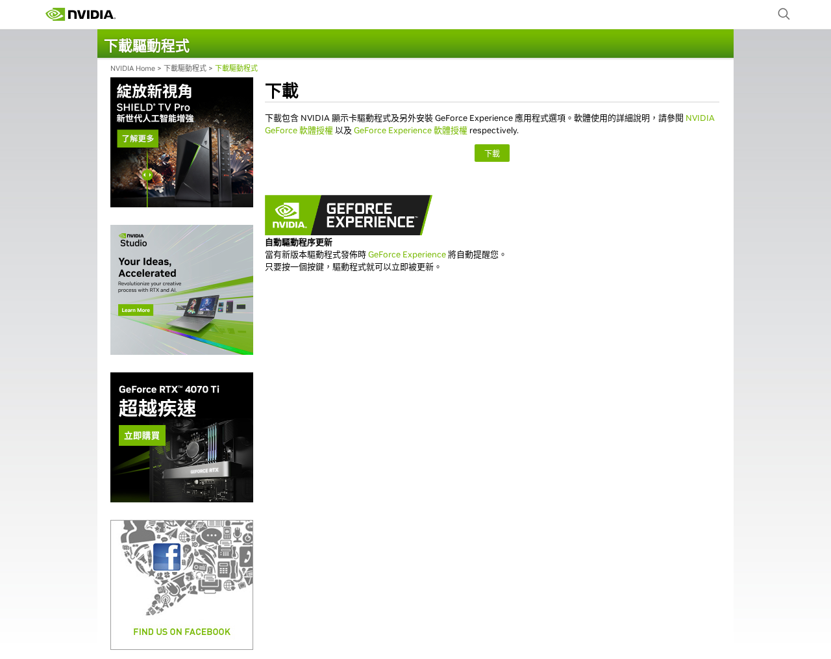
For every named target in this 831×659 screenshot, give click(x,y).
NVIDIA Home (132, 68)
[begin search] (784, 14)
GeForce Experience (407, 254)
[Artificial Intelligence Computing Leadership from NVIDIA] (80, 14)
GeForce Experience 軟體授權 (410, 130)
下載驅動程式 (185, 68)
